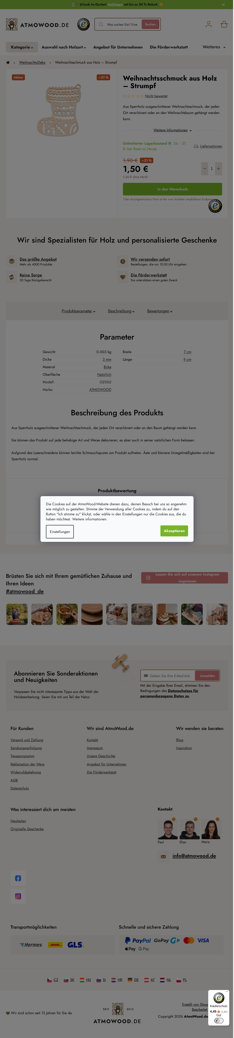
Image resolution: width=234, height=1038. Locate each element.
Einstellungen (60, 531)
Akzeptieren (174, 530)
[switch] (218, 1020)
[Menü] (226, 992)
